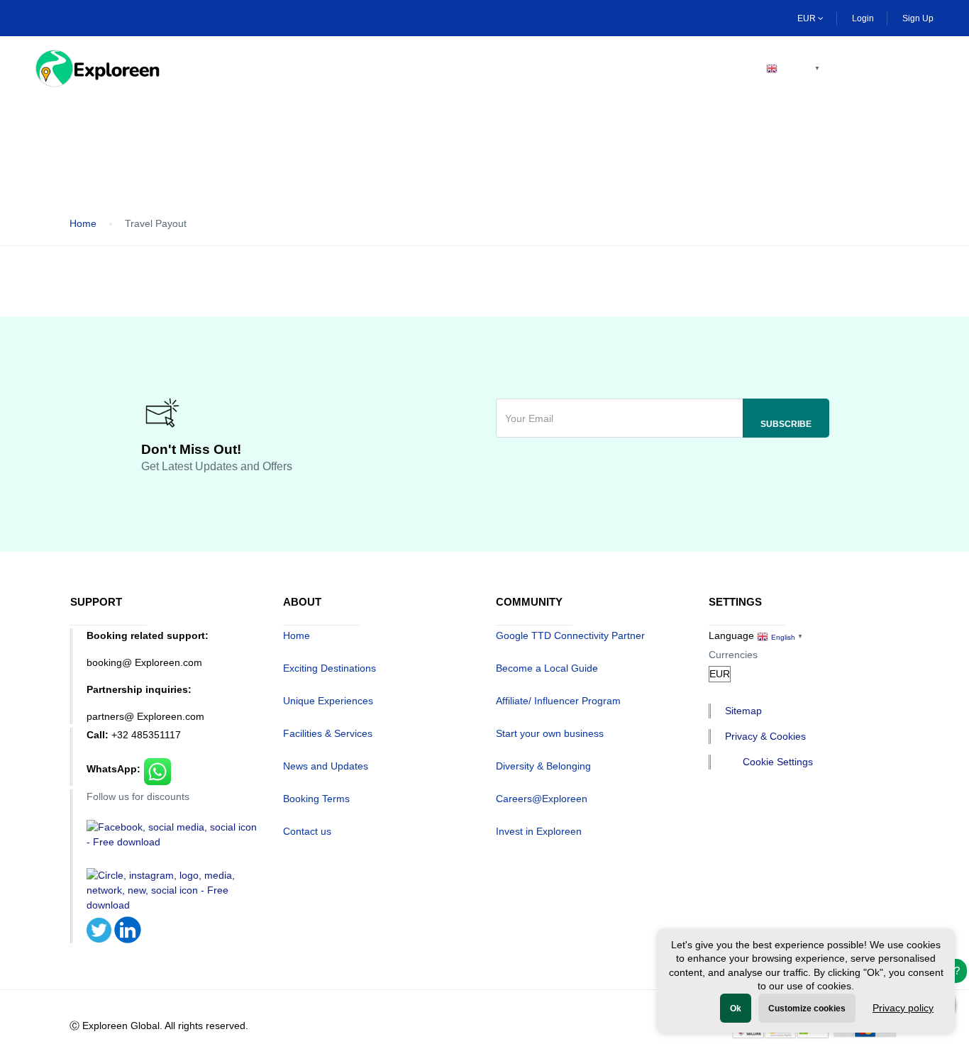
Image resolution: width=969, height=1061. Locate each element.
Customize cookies (807, 1008)
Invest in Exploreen (539, 831)
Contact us (307, 831)
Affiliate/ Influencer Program (558, 700)
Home (217, 68)
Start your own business (550, 733)
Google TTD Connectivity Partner (570, 635)
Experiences (416, 68)
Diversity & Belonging (543, 766)
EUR (807, 18)
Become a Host (687, 68)
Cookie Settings (778, 761)
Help (594, 68)
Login (863, 18)
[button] (924, 68)
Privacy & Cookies (765, 736)
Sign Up (918, 18)
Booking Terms (316, 798)
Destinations (306, 68)
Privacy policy (903, 1007)
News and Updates (325, 766)
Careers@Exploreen (541, 798)
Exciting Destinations (329, 668)
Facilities (516, 68)
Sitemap (743, 710)
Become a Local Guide (547, 668)
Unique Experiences (328, 700)
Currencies (733, 654)
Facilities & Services (327, 733)
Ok (735, 1008)
